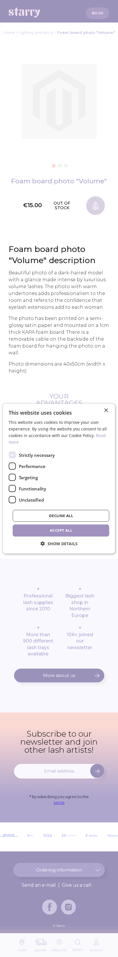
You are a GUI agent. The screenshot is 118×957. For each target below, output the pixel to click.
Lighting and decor (36, 32)
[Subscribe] (97, 771)
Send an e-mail (39, 885)
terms (59, 802)
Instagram (68, 907)
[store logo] (34, 12)
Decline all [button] (61, 515)
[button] (53, 164)
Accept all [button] (61, 530)
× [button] (106, 410)
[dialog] (59, 478)
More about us (59, 675)
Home (9, 32)
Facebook (49, 907)
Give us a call (76, 885)
